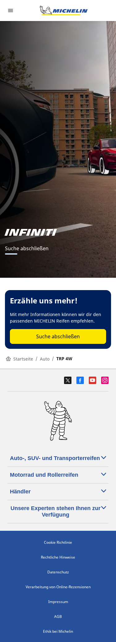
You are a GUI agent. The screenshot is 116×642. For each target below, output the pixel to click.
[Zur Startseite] (63, 10)
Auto (44, 359)
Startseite (23, 359)
